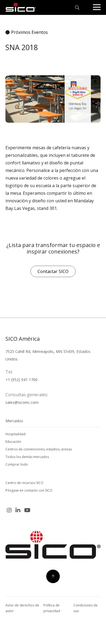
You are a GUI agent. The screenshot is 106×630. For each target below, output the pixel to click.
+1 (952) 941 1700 (21, 379)
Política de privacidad (51, 608)
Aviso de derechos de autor (22, 608)
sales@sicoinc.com (22, 402)
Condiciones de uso (85, 608)
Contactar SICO (53, 271)
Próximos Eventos (29, 32)
